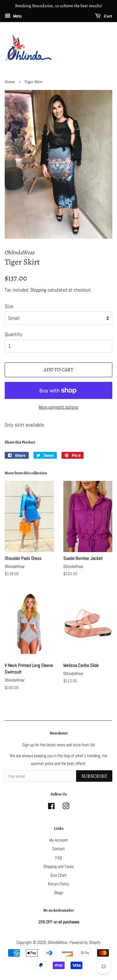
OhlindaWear (58, 942)
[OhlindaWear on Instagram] (65, 807)
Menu (17, 16)
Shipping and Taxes (58, 866)
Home (10, 81)
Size (9, 306)
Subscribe (94, 776)
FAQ (58, 857)
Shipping (38, 290)
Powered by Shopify (85, 942)
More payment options (58, 407)
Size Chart (58, 875)
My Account (58, 840)
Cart (107, 16)
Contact (58, 848)
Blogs (58, 892)
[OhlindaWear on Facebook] (51, 807)
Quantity (13, 334)
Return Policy (58, 884)
